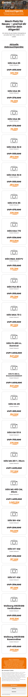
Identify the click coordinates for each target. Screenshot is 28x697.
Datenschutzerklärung (6, 694)
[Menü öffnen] (24, 3)
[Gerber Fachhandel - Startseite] (6, 3)
